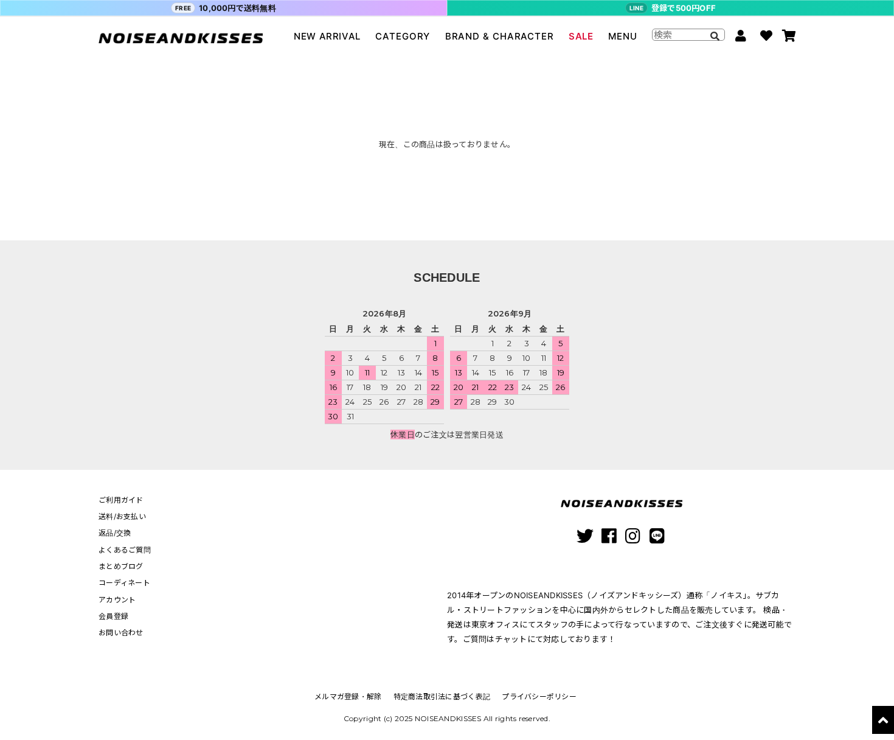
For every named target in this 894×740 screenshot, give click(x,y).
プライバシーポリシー (539, 696)
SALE (581, 36)
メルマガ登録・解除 (347, 696)
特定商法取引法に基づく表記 (441, 696)
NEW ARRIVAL (327, 36)
